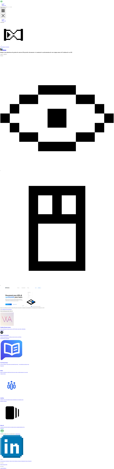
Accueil (3, 3)
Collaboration (4, 309)
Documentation (9, 309)
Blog (3, 4)
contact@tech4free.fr (3, 468)
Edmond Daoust (17, 433)
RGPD (6, 464)
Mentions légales (2, 464)
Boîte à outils (4, 5)
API (6, 309)
